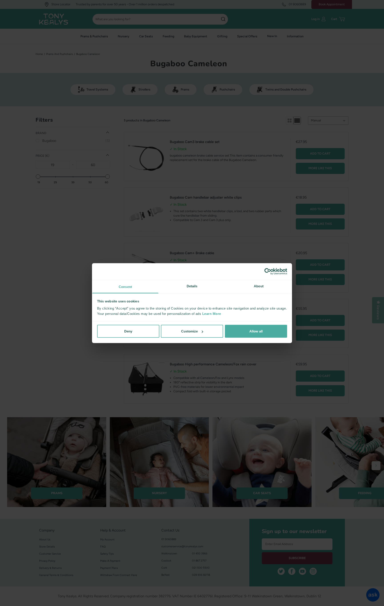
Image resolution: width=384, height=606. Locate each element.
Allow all (256, 331)
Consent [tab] (125, 286)
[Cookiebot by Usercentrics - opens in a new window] (267, 271)
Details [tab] (192, 286)
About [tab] (259, 286)
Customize (189, 331)
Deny (128, 331)
